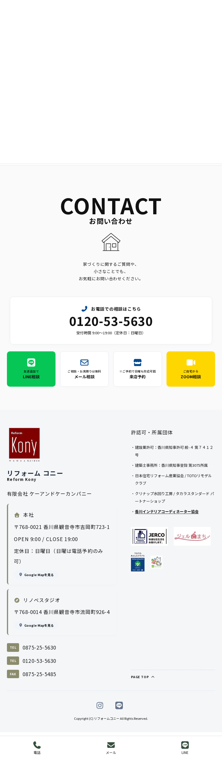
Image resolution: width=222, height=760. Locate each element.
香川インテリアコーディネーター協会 (167, 511)
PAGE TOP (140, 676)
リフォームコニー (106, 718)
